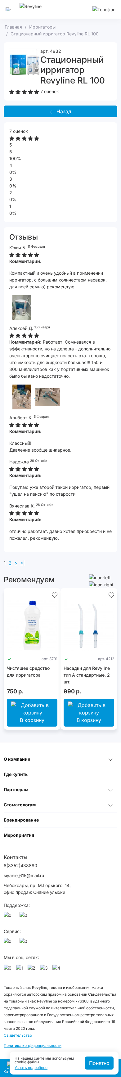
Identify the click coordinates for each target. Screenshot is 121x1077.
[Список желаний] (54, 594)
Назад (63, 111)
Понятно (99, 1063)
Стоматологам (20, 804)
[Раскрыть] (110, 759)
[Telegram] (24, 917)
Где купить (16, 774)
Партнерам (16, 789)
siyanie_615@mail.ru (24, 875)
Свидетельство (18, 1035)
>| (22, 563)
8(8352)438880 (20, 865)
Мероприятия (19, 835)
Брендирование (21, 819)
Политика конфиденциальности (32, 1045)
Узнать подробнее (31, 1068)
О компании (17, 759)
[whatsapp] (9, 917)
